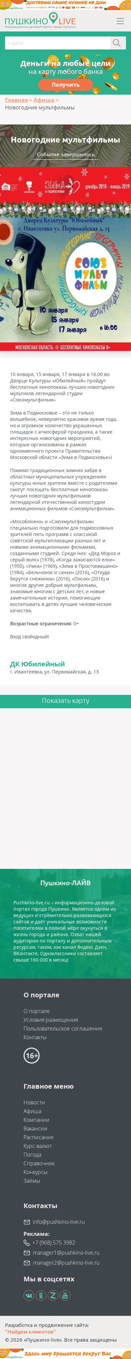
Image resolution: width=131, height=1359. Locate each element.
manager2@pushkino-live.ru (66, 1262)
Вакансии (35, 1128)
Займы (32, 1180)
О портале (37, 1011)
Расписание (39, 1137)
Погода (32, 1154)
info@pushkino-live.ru (59, 1222)
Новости (34, 1102)
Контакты (35, 1037)
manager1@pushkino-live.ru (66, 1252)
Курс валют (38, 1146)
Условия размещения (51, 1019)
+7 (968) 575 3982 (53, 1242)
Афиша (32, 1111)
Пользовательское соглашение (63, 1028)
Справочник (39, 1163)
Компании (36, 1119)
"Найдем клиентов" (30, 1331)
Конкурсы (36, 1172)
